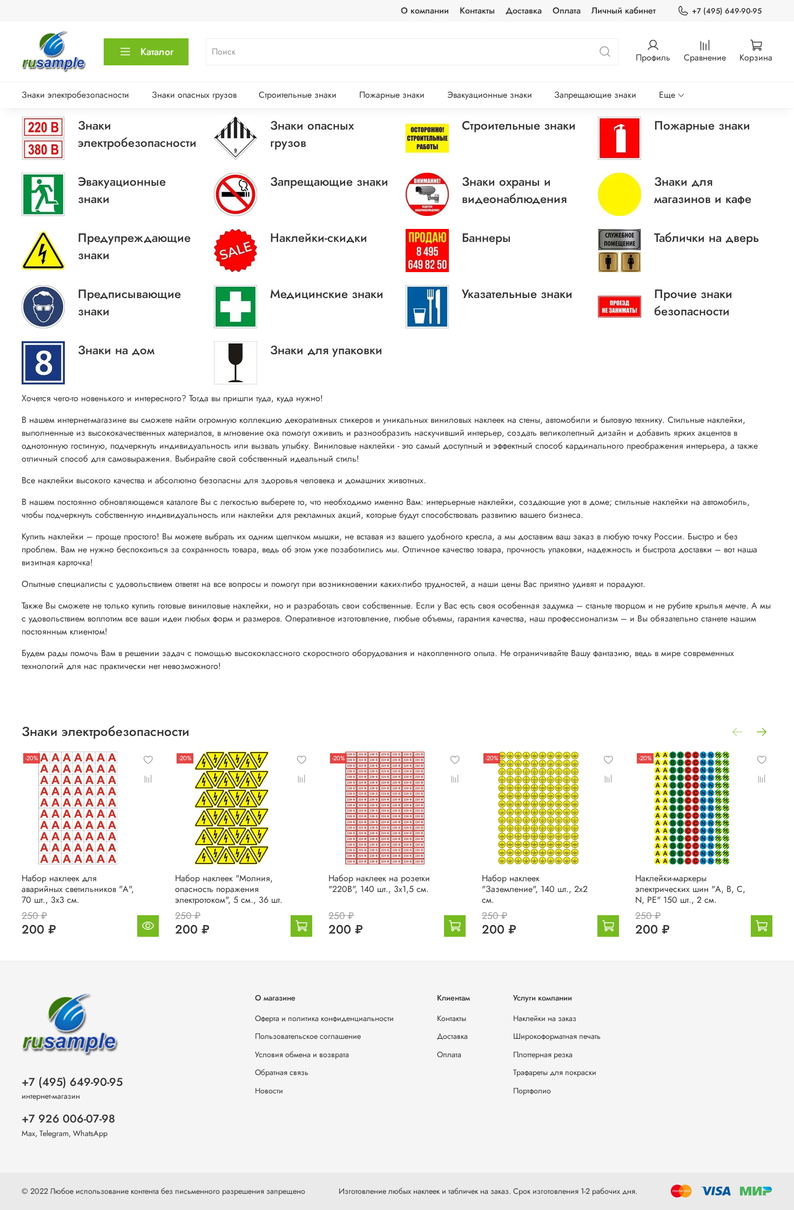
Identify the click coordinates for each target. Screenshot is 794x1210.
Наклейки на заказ (544, 1018)
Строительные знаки (298, 95)
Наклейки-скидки (318, 237)
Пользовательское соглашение (308, 1036)
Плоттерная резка (543, 1054)
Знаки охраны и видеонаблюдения (514, 190)
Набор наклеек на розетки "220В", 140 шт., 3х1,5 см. (379, 883)
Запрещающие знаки (595, 95)
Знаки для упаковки (326, 350)
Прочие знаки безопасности (693, 302)
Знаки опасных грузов (194, 95)
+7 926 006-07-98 (68, 1119)
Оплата (567, 10)
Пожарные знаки (392, 95)
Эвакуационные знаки (489, 95)
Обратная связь (281, 1072)
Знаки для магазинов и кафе (702, 190)
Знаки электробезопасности (75, 95)
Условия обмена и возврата (302, 1054)
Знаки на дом (116, 350)
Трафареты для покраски (554, 1072)
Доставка (524, 10)
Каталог (156, 52)
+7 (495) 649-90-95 (727, 10)
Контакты (477, 10)
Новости (269, 1090)
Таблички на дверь (706, 237)
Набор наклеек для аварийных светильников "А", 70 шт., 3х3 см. (78, 889)
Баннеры (486, 237)
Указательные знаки (517, 293)
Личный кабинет (623, 10)
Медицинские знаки (326, 293)
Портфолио (532, 1090)
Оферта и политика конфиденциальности (324, 1018)
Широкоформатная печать (557, 1036)
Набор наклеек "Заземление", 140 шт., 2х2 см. (535, 889)
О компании (425, 10)
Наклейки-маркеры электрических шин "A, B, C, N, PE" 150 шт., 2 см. (690, 889)
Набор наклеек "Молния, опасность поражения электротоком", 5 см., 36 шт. (228, 889)
